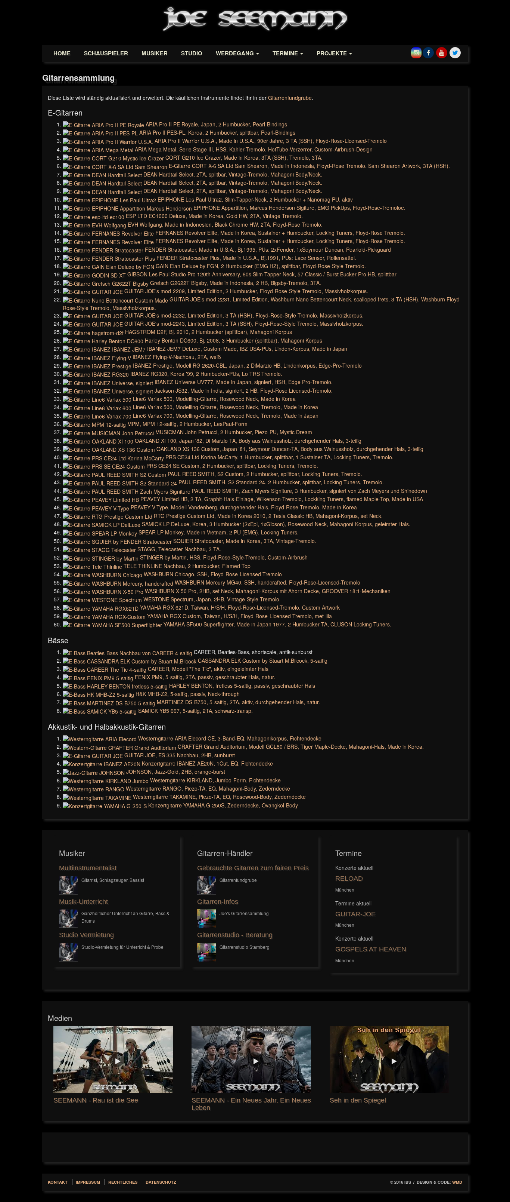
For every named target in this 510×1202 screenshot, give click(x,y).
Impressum (88, 1182)
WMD (457, 1182)
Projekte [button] (332, 53)
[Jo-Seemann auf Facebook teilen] (428, 50)
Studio (191, 53)
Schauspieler (106, 53)
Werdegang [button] (235, 53)
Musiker (155, 53)
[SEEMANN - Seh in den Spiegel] (393, 1059)
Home (62, 53)
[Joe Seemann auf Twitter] (455, 50)
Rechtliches (122, 1182)
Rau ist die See (115, 1100)
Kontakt (58, 1182)
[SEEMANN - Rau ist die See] (116, 1059)
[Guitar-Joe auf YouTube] (441, 50)
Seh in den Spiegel (358, 1100)
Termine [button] (286, 53)
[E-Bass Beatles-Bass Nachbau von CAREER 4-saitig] (128, 652)
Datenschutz (161, 1182)
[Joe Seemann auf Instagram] (416, 50)
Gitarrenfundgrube (290, 97)
